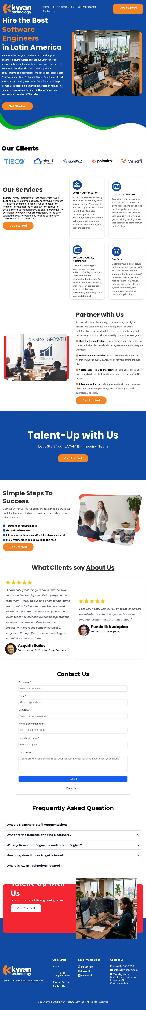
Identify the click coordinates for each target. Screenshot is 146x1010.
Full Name (25, 682)
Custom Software (87, 6)
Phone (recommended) (31, 723)
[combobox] (22, 730)
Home (46, 6)
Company (24, 709)
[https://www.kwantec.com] (17, 8)
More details (25, 752)
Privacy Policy (73, 788)
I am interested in (29, 738)
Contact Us (49, 11)
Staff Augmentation (63, 6)
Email (22, 696)
